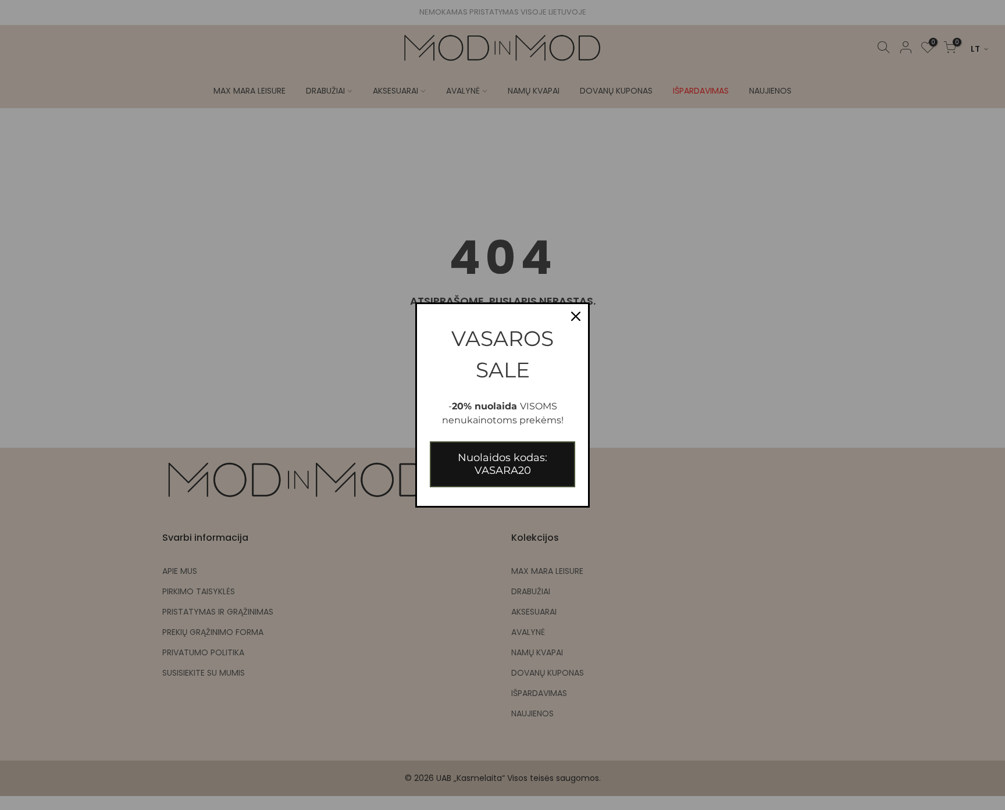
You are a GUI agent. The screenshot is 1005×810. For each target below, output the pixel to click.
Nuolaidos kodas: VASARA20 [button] (502, 464)
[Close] (576, 316)
